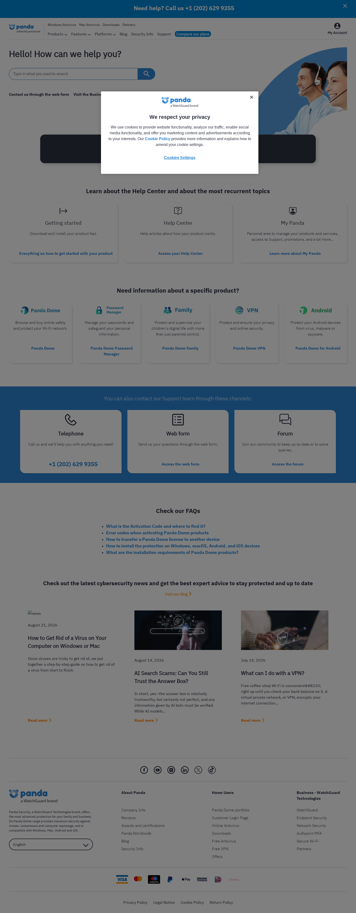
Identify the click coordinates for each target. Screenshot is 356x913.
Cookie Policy (157, 139)
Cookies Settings (179, 158)
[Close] (251, 97)
